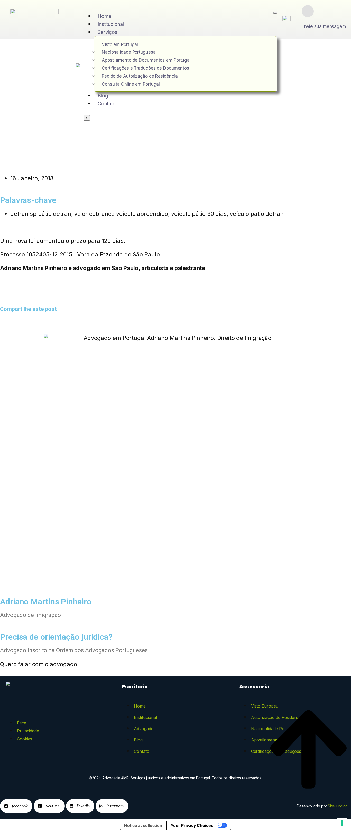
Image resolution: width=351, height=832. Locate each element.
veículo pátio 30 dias (199, 213)
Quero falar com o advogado (38, 664)
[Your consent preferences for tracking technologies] (342, 823)
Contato (107, 104)
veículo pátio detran (257, 213)
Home (104, 16)
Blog (103, 96)
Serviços (107, 32)
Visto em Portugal (120, 44)
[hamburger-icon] (275, 13)
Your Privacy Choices (192, 825)
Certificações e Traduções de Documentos (145, 68)
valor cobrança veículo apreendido (121, 213)
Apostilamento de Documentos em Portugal (146, 60)
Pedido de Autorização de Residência (140, 76)
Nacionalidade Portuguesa (129, 52)
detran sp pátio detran (40, 213)
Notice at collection (143, 825)
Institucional (111, 24)
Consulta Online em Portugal (131, 84)
